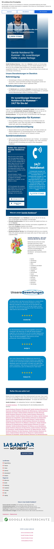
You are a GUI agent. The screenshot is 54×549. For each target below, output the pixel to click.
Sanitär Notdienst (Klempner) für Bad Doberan (18, 427)
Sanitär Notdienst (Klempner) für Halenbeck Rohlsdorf (20, 419)
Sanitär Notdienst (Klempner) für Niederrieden (33, 417)
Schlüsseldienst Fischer (27, 540)
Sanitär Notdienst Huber (27, 538)
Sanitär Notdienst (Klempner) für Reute (16, 414)
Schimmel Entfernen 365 (27, 532)
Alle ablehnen (26, 11)
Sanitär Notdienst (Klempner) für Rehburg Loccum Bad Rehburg (29, 426)
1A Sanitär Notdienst (11, 405)
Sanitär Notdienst (28, 213)
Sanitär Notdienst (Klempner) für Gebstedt (33, 421)
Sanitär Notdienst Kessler (27, 535)
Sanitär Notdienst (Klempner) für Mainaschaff (18, 409)
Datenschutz (13, 514)
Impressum (6, 514)
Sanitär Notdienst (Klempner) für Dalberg (27, 416)
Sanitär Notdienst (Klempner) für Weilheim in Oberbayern (21, 422)
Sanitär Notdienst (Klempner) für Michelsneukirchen (33, 434)
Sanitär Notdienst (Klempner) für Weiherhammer (25, 411)
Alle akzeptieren (43, 11)
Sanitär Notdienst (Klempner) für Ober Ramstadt (31, 412)
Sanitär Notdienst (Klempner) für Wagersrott (22, 432)
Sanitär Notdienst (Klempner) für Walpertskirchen (28, 429)
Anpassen (9, 11)
